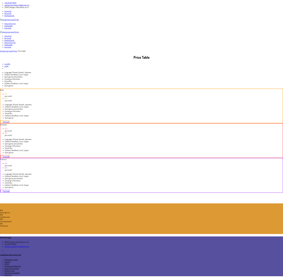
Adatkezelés (8, 26)
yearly (6, 66)
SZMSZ (6, 264)
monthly (7, 64)
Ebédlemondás (9, 271)
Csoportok (7, 11)
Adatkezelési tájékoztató (12, 266)
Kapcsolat (7, 28)
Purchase (6, 122)
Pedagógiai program (11, 260)
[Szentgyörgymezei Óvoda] (9, 20)
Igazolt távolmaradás (11, 268)
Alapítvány (8, 275)
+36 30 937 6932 (10, 3)
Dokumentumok (10, 24)
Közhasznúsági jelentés (12, 273)
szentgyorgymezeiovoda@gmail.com (16, 5)
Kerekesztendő (9, 16)
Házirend (7, 262)
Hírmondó (7, 13)
